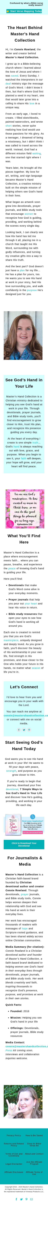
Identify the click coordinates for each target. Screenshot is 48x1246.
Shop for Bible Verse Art (34, 1145)
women (29, 213)
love (32, 103)
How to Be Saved (34, 1135)
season (36, 668)
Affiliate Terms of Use (34, 1173)
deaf (8, 83)
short (9, 125)
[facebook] (19, 730)
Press (9, 1050)
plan (22, 270)
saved (14, 75)
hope (25, 928)
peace (12, 568)
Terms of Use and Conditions (14, 1155)
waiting (36, 153)
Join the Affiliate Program (34, 1163)
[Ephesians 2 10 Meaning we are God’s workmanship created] (25, 490)
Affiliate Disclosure (13, 1172)
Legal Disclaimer (14, 1164)
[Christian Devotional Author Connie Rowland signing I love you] (23, 1086)
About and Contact (34, 1154)
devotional (12, 789)
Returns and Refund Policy (14, 1145)
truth (35, 442)
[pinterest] (29, 730)
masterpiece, (11, 640)
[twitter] (24, 730)
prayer (25, 894)
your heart (31, 603)
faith (23, 458)
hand (16, 446)
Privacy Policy (14, 1135)
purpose (32, 290)
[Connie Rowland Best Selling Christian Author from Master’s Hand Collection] (23, 312)
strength (11, 770)
